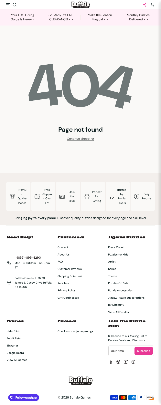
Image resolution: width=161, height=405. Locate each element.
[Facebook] (111, 361)
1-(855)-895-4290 (28, 258)
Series (112, 269)
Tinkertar (12, 345)
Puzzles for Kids (118, 254)
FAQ (60, 261)
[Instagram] (133, 361)
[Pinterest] (118, 361)
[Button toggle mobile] (8, 4)
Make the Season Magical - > (100, 17)
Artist (112, 261)
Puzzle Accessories (120, 290)
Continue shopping (80, 139)
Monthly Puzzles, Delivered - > (138, 17)
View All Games (17, 360)
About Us (64, 254)
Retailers (63, 283)
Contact (63, 247)
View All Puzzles (118, 312)
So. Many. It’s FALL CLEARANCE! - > (61, 17)
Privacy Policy (67, 290)
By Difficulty (116, 304)
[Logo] (80, 4)
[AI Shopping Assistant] (144, 4)
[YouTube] (125, 361)
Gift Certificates (68, 297)
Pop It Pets (14, 338)
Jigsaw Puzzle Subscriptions (126, 297)
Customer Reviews (70, 269)
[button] (14, 4)
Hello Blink (13, 331)
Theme (112, 276)
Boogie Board (15, 353)
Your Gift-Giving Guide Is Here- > (22, 17)
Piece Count (116, 247)
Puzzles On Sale (118, 283)
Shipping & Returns (70, 276)
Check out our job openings (75, 331)
